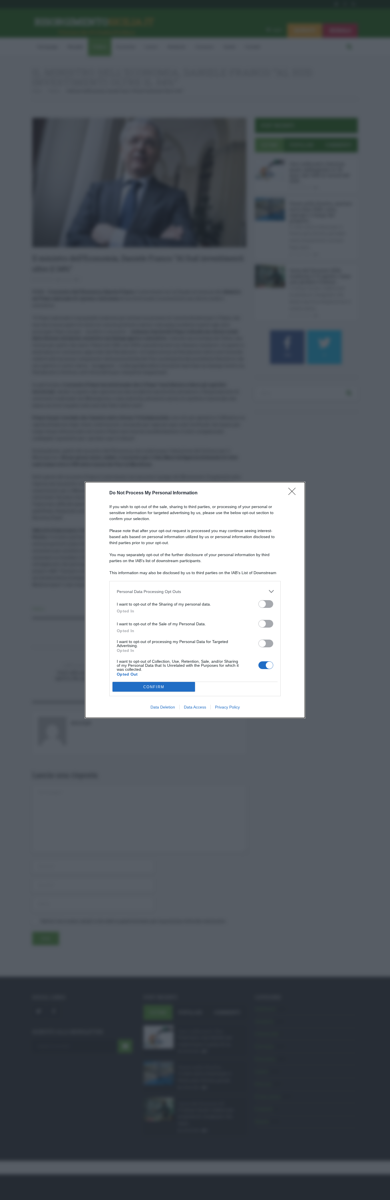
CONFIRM (153, 687)
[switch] (265, 604)
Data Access (195, 707)
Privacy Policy (227, 707)
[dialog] (195, 600)
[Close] (293, 493)
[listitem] (195, 591)
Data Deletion (162, 707)
